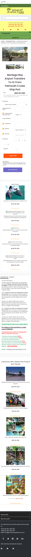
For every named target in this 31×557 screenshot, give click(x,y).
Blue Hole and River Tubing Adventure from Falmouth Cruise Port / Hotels (15, 244)
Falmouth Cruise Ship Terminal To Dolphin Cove (15, 201)
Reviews (11, 277)
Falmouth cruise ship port (15, 285)
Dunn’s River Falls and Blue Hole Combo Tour (15, 437)
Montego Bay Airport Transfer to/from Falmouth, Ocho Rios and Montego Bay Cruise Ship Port (15, 216)
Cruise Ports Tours (10, 41)
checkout (27, 1)
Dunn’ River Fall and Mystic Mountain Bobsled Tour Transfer (15, 466)
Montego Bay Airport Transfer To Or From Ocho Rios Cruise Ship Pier (15, 383)
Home (2, 41)
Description (4, 277)
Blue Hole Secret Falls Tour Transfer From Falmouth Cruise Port (15, 230)
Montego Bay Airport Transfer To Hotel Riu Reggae (16, 408)
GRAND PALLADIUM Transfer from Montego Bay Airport (15, 495)
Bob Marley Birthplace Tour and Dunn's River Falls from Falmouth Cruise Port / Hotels (15, 261)
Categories (6, 33)
